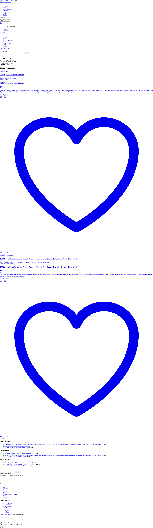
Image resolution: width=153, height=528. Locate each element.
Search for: (2, 17)
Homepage (6, 491)
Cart (4, 32)
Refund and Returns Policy (10, 494)
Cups (4, 13)
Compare (2, 254)
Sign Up (17, 472)
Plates (4, 7)
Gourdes (5, 6)
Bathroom (5, 10)
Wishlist (5, 497)
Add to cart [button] (3, 97)
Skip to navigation (4, 0)
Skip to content (13, 0)
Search (5, 51)
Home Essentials (7, 9)
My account (6, 29)
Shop (4, 495)
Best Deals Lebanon (6, 514)
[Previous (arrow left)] (0, 527)
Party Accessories (7, 12)
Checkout (5, 30)
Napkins (5, 15)
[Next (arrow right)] (2, 527)
